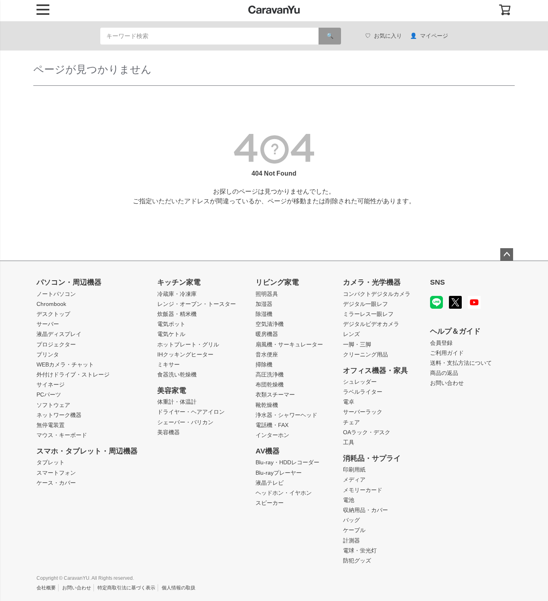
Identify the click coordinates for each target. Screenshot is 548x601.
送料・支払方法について (461, 363)
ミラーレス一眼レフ (368, 314)
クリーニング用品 (365, 354)
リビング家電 (277, 282)
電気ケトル (171, 334)
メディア (354, 479)
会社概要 (46, 588)
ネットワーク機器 (59, 415)
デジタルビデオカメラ (371, 324)
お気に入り (388, 35)
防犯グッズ (357, 560)
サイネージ (51, 384)
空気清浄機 (270, 324)
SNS (437, 282)
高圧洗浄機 (270, 374)
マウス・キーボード (62, 435)
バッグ (351, 520)
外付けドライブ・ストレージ (73, 374)
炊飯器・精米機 (177, 314)
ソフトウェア (53, 405)
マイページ (434, 35)
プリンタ (48, 354)
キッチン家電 (179, 282)
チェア (351, 422)
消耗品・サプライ (372, 458)
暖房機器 (267, 334)
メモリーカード (362, 490)
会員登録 (441, 343)
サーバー (48, 324)
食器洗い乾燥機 (177, 374)
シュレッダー (360, 381)
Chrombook (51, 304)
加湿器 (264, 304)
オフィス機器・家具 (375, 370)
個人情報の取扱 (178, 588)
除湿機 (264, 314)
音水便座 (267, 354)
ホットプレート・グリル (188, 344)
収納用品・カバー (365, 510)
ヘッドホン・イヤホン (284, 493)
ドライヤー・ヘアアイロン (191, 412)
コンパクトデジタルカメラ (376, 294)
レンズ (351, 334)
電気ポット (171, 324)
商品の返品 (444, 373)
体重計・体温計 (177, 402)
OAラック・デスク (366, 432)
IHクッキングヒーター (185, 354)
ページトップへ (506, 254)
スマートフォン (56, 472)
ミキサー (168, 364)
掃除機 (264, 364)
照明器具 (267, 294)
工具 (348, 442)
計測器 (351, 540)
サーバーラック (362, 412)
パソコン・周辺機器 (69, 282)
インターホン (272, 435)
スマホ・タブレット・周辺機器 (87, 451)
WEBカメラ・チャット (65, 364)
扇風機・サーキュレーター (289, 344)
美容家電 (171, 391)
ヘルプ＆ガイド (455, 331)
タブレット (51, 462)
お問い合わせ (447, 383)
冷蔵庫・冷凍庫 (177, 294)
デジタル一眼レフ (365, 304)
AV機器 (268, 451)
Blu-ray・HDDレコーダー (287, 462)
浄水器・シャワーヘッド (286, 415)
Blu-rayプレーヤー (279, 472)
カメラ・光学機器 (372, 282)
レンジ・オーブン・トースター (196, 304)
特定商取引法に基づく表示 (126, 588)
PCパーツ (49, 394)
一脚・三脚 (357, 344)
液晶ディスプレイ (59, 334)
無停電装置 (51, 425)
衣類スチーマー (275, 394)
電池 (348, 500)
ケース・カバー (56, 483)
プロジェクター (56, 344)
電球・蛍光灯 (360, 550)
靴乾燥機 (267, 405)
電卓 (348, 402)
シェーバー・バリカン (185, 422)
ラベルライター (362, 392)
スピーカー (270, 503)
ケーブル (354, 530)
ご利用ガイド (447, 353)
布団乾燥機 (270, 384)
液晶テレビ (270, 483)
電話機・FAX (272, 425)
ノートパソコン (56, 294)
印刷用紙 (354, 469)
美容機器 (168, 432)
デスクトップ (53, 314)
